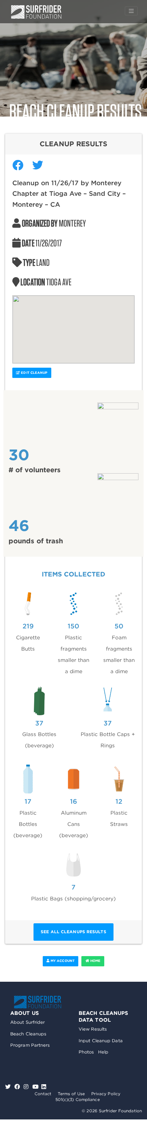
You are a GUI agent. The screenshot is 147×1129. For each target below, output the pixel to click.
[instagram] (27, 1087)
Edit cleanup (33, 373)
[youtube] (35, 1087)
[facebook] (18, 1087)
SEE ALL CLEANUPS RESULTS (73, 931)
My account (62, 961)
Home (95, 961)
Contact (43, 1093)
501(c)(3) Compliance (77, 1099)
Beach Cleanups (28, 1034)
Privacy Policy (105, 1093)
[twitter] (8, 1087)
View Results (93, 1029)
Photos (86, 1052)
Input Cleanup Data (101, 1040)
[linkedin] (43, 1087)
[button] (73, 325)
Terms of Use (71, 1093)
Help (103, 1052)
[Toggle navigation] (131, 10)
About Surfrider (27, 1022)
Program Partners (30, 1045)
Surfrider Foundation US (36, 12)
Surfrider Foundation (37, 1002)
